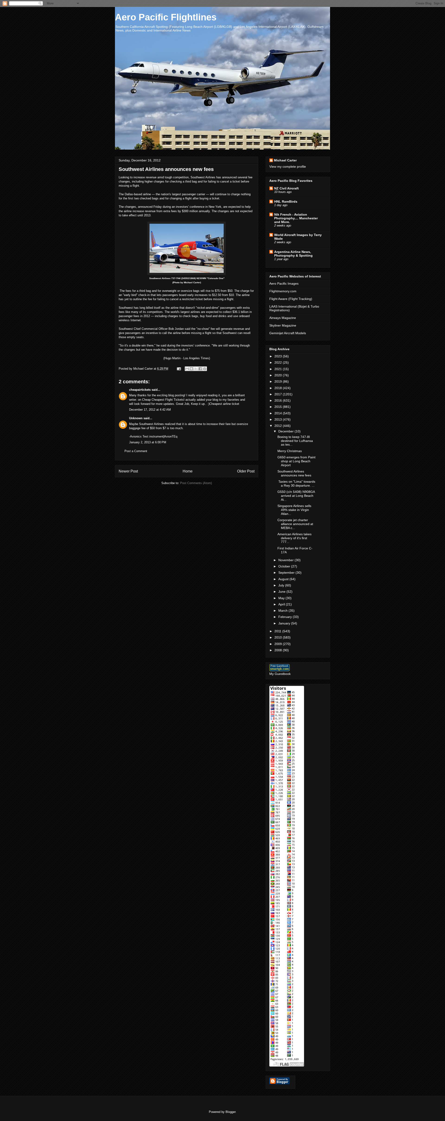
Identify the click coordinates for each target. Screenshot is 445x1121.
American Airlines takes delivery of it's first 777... (294, 538)
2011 (278, 631)
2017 (278, 394)
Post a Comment (135, 451)
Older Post (245, 471)
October (284, 566)
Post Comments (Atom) (196, 483)
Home (188, 471)
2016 (278, 400)
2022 (278, 362)
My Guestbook (280, 674)
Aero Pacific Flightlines (165, 17)
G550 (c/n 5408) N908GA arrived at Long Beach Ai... (296, 495)
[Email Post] (178, 368)
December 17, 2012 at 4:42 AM (150, 409)
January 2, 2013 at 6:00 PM (147, 442)
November (286, 560)
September (287, 572)
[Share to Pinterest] (204, 368)
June (282, 591)
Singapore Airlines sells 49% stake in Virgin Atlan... (294, 510)
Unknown (136, 418)
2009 (278, 644)
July (281, 585)
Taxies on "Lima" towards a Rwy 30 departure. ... (296, 483)
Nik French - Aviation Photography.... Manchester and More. (296, 218)
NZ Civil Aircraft (286, 188)
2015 (278, 407)
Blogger (230, 1112)
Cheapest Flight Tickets (168, 399)
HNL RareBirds (285, 201)
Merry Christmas (289, 451)
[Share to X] (196, 368)
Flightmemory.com (282, 291)
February (285, 617)
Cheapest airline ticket (224, 404)
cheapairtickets (140, 389)
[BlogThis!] (191, 368)
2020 (278, 375)
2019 (278, 381)
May (282, 598)
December (286, 431)
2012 (278, 426)
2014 (278, 413)
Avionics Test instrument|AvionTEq (153, 436)
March (283, 610)
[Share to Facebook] (200, 368)
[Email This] (187, 368)
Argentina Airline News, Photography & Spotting (293, 253)
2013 (278, 419)
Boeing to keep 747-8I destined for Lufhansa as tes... (295, 441)
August (283, 579)
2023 (278, 356)
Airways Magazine (282, 318)
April (282, 604)
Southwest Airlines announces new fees (294, 473)
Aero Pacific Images (284, 283)
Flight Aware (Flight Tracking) (290, 299)
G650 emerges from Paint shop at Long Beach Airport (296, 461)
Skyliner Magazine (282, 325)
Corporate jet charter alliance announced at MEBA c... (295, 524)
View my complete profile (287, 166)
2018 (278, 388)
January (284, 623)
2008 (278, 650)
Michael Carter (285, 160)
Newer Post (128, 471)
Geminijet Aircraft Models (287, 333)
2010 (278, 637)
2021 (278, 369)
